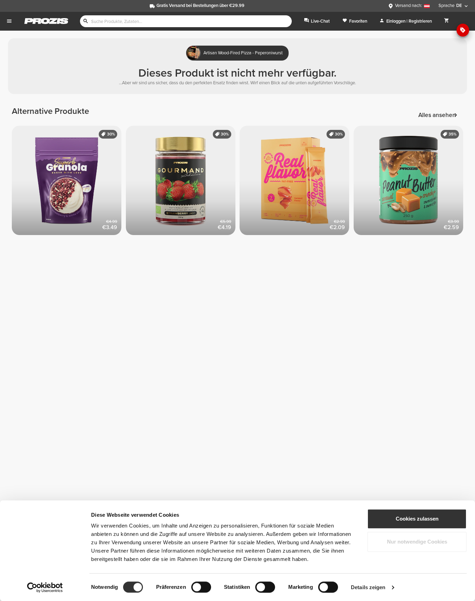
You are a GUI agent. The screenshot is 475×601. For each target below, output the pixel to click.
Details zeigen (368, 587)
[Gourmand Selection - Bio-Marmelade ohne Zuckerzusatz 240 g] (183, 183)
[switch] (201, 587)
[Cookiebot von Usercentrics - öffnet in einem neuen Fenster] (45, 587)
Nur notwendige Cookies (417, 542)
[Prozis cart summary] (447, 21)
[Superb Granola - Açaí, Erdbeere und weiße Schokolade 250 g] (69, 183)
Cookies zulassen (417, 519)
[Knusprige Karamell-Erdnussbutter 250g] (411, 183)
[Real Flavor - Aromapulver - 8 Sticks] (297, 183)
